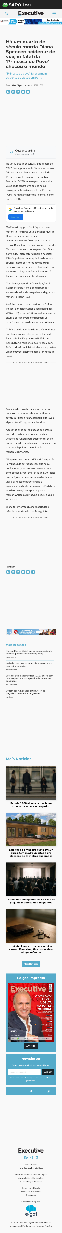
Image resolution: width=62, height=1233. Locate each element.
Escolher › (15, 217)
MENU (28, 5)
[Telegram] (33, 572)
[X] (13, 92)
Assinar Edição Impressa (31, 1181)
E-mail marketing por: (30, 1201)
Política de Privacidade (31, 1191)
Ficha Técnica (31, 1164)
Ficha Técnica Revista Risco (31, 1168)
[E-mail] (28, 92)
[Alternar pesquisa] (6, 13)
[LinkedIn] (18, 92)
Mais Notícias (31, 963)
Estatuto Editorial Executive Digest (31, 1174)
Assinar (31, 1046)
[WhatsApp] (23, 92)
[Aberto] (54, 13)
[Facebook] (8, 92)
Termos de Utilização (31, 1188)
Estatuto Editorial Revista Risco (31, 1178)
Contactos (31, 1195)
